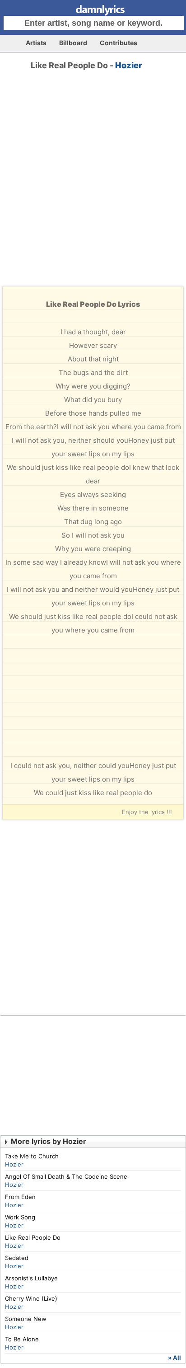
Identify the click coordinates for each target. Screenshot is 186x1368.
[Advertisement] (93, 186)
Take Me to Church (32, 1156)
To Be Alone (22, 1339)
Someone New (25, 1318)
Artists (36, 43)
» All (174, 1357)
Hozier (128, 65)
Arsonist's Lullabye (31, 1278)
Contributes (118, 43)
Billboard (73, 43)
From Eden (20, 1196)
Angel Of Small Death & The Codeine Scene (66, 1176)
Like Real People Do (32, 1237)
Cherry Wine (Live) (31, 1298)
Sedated (16, 1257)
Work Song (20, 1217)
